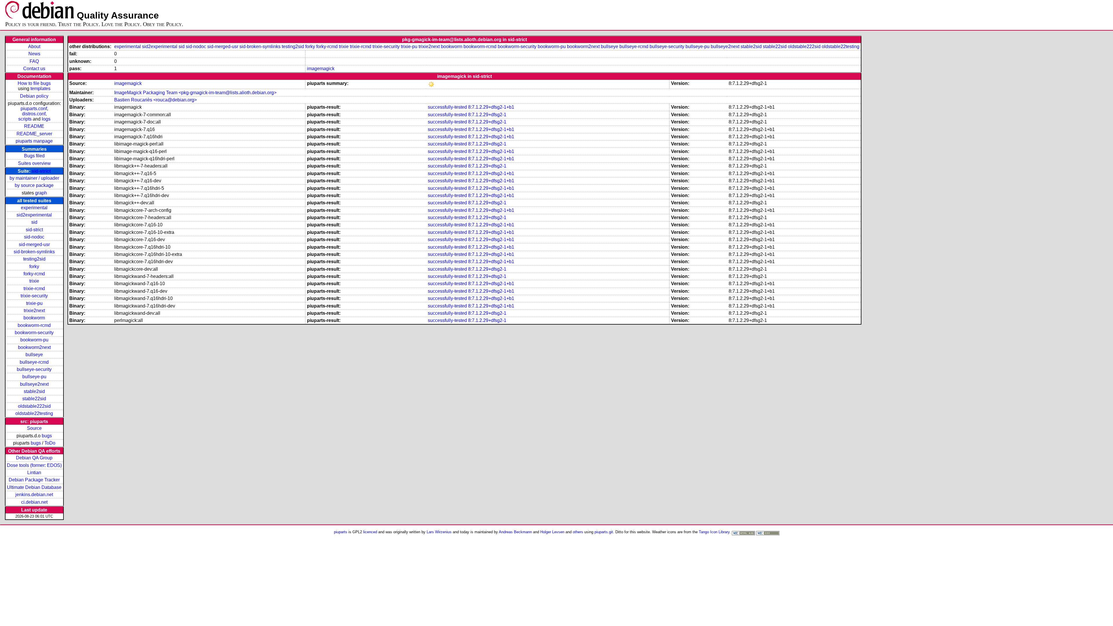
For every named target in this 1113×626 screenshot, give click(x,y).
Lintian (34, 472)
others (578, 532)
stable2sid (34, 391)
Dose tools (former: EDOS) (34, 465)
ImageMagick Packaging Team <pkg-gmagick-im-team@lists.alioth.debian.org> (195, 92)
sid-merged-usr (34, 244)
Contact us (34, 68)
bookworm (34, 317)
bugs (47, 435)
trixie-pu (34, 303)
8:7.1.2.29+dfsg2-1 (487, 114)
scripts (25, 119)
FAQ (34, 61)
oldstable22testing (34, 413)
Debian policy (34, 96)
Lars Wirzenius (439, 532)
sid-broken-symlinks (34, 251)
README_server (34, 133)
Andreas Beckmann (515, 532)
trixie (34, 281)
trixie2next (34, 310)
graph (41, 192)
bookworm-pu (34, 339)
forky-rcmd (34, 273)
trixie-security (34, 295)
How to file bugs (34, 83)
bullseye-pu (34, 376)
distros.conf (34, 113)
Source (34, 428)
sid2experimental (34, 214)
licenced (370, 532)
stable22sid (34, 398)
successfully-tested (447, 107)
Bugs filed (34, 155)
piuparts (340, 532)
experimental (34, 207)
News (34, 53)
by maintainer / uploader (34, 178)
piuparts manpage (34, 141)
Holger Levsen (552, 532)
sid (34, 222)
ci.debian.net (34, 502)
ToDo (49, 443)
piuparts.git (603, 532)
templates (40, 88)
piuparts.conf (34, 108)
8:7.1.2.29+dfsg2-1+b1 (491, 107)
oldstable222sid (34, 406)
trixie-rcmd (34, 288)
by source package (34, 185)
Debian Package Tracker (34, 479)
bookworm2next (34, 347)
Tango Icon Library (714, 532)
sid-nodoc (34, 236)
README (34, 126)
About (34, 46)
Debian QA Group (34, 457)
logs (46, 119)
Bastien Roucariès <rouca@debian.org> (155, 99)
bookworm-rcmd (34, 325)
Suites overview (34, 163)
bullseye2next (34, 384)
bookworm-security (34, 332)
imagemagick (320, 68)
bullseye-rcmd (34, 362)
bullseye (34, 354)
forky (34, 266)
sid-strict (41, 171)
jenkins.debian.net (34, 494)
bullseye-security (34, 369)
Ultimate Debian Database (34, 487)
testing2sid (34, 258)
